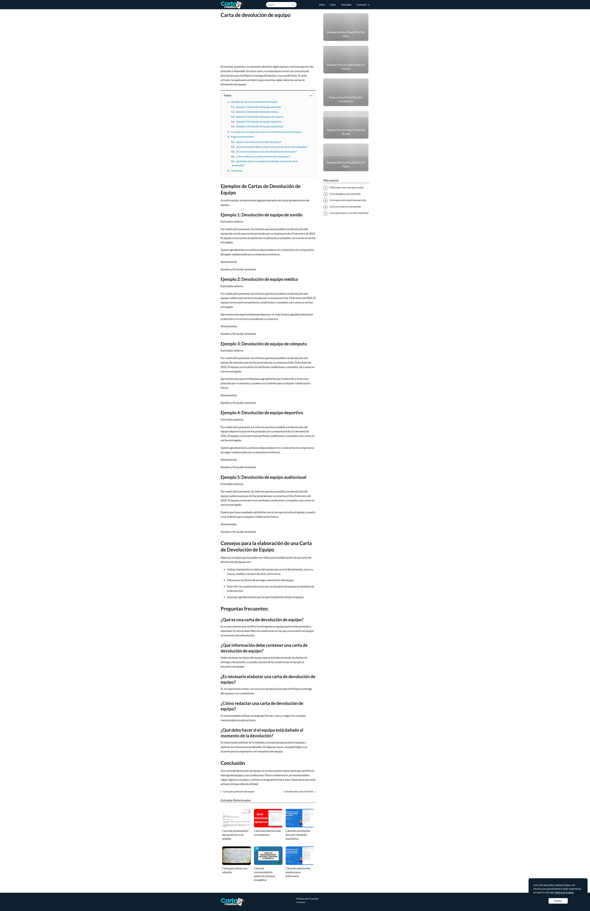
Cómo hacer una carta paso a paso (347, 187)
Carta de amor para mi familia (298, 791)
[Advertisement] (268, 41)
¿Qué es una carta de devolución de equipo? (258, 141)
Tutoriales (346, 4)
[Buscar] (293, 4)
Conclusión (237, 170)
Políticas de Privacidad (307, 898)
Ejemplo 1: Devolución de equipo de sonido (258, 106)
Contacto (361, 4)
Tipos (333, 4)
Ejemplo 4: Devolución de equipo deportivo (258, 121)
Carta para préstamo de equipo (238, 791)
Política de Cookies (564, 892)
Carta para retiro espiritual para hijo (348, 200)
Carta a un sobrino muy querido (345, 206)
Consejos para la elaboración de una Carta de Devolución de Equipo (266, 131)
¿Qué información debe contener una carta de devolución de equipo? (272, 146)
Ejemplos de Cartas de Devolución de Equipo (254, 101)
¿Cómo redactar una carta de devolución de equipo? (263, 156)
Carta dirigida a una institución (345, 193)
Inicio (322, 4)
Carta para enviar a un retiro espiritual (349, 212)
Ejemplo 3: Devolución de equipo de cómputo (259, 116)
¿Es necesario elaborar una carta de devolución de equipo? (266, 151)
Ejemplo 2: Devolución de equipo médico (257, 111)
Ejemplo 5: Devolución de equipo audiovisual (259, 126)
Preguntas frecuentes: (242, 136)
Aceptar (558, 900)
